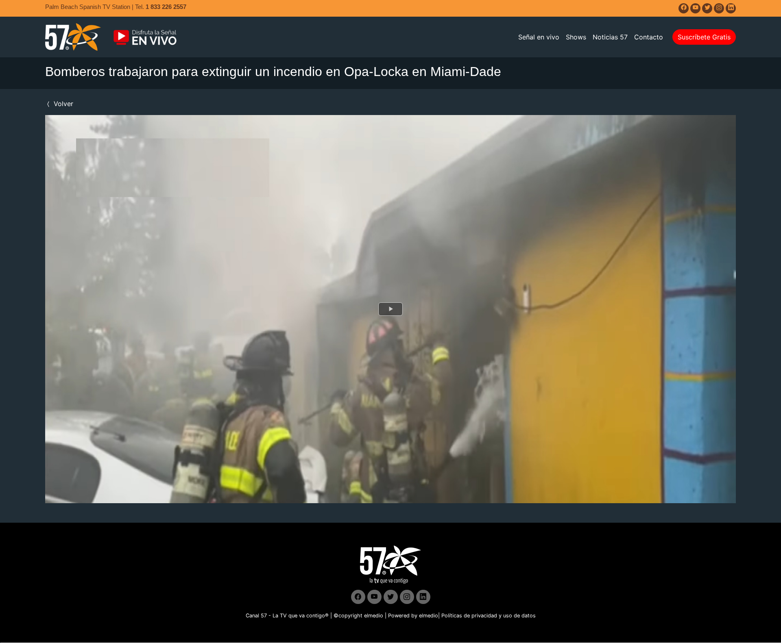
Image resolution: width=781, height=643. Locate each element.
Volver (62, 104)
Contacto (648, 37)
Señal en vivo (538, 37)
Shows (576, 37)
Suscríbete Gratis (704, 37)
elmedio (373, 616)
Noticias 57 (610, 37)
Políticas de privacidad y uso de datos (488, 616)
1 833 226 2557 (166, 6)
